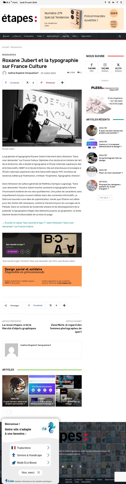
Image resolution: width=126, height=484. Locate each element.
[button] (120, 36)
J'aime (92, 64)
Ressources (16, 47)
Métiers (103, 182)
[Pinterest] (117, 2)
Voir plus (104, 197)
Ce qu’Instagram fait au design (68, 403)
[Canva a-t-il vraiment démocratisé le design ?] (42, 391)
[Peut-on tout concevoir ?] (91, 171)
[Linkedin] (113, 2)
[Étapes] (19, 19)
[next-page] (10, 412)
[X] (121, 2)
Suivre (105, 64)
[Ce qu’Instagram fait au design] (69, 391)
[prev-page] (4, 412)
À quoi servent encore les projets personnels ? (15, 403)
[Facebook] (105, 2)
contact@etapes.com (68, 459)
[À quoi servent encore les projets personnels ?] (15, 391)
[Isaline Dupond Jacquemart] (5, 73)
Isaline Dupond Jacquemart (23, 73)
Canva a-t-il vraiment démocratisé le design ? (42, 403)
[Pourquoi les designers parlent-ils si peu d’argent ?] (91, 185)
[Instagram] (109, 2)
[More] (62, 82)
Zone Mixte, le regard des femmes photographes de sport (66, 328)
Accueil (5, 47)
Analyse (15, 399)
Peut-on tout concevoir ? (111, 173)
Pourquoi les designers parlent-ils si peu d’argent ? (110, 187)
